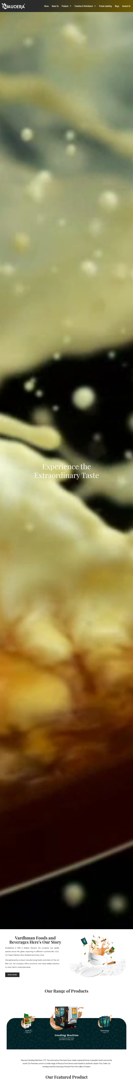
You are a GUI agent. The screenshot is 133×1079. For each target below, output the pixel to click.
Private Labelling (105, 6)
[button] (9, 1021)
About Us (55, 6)
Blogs (117, 6)
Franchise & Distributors (84, 6)
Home (46, 6)
